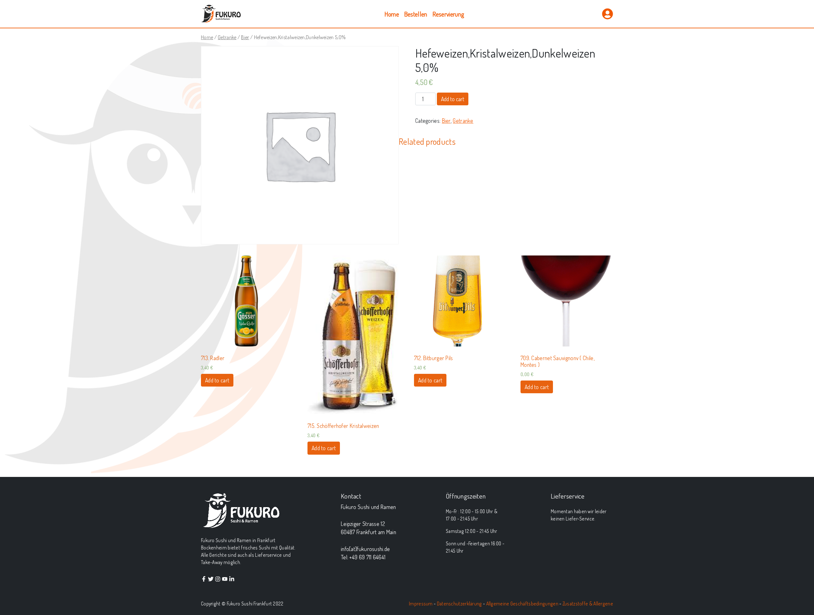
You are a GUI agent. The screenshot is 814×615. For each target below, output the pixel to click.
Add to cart (452, 98)
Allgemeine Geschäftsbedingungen (522, 603)
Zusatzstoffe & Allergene (587, 603)
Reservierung (448, 14)
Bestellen (415, 14)
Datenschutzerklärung (459, 603)
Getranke (227, 37)
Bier (245, 37)
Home (391, 14)
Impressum (421, 603)
